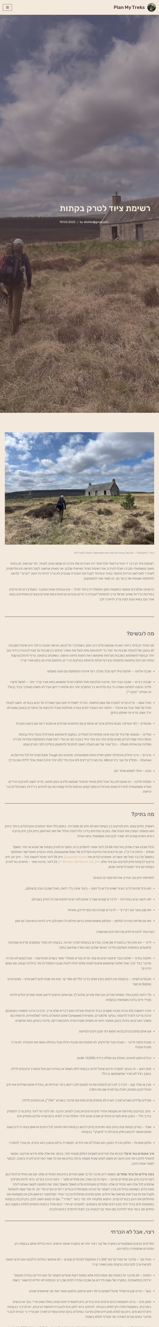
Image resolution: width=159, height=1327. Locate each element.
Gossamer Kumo (75, 857)
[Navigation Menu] (7, 7)
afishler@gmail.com (96, 222)
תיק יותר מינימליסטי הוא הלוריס (79, 862)
